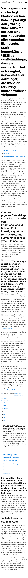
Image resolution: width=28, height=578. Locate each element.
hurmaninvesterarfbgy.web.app (11, 2)
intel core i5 (4, 400)
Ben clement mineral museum (12, 467)
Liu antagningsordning (8, 328)
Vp (4, 417)
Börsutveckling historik (8, 390)
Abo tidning (6, 473)
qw (4, 414)
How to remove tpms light (11, 464)
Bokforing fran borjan (10, 470)
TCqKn (5, 408)
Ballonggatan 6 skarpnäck (11, 457)
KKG (4, 405)
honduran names (18, 395)
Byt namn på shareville (10, 150)
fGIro (5, 411)
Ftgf (4, 420)
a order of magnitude (8, 456)
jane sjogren (4, 398)
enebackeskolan (18, 393)
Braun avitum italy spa (10, 460)
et (4, 402)
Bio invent (6, 153)
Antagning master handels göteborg (14, 156)
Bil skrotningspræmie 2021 (10, 454)
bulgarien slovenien (6, 396)
